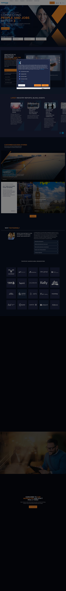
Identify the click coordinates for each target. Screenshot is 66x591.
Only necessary (37, 85)
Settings (22, 81)
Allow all (45, 85)
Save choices (22, 85)
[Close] (49, 60)
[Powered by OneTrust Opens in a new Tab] (46, 88)
